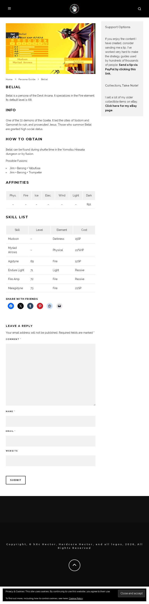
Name (10, 411)
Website (12, 451)
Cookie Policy (76, 598)
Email (11, 431)
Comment (13, 339)
